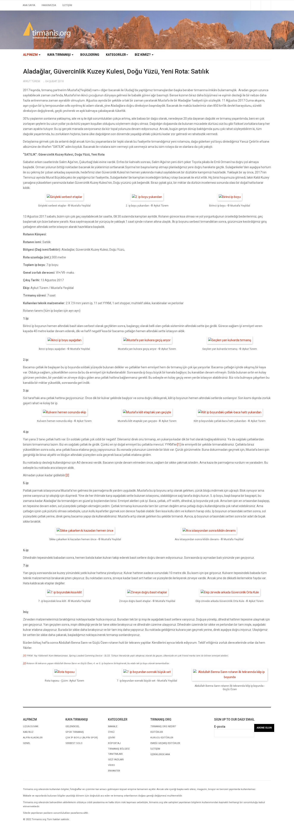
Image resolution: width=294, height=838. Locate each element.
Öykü (111, 732)
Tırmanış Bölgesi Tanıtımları (119, 751)
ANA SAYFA (29, 5)
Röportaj (114, 743)
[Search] (266, 5)
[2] (67, 475)
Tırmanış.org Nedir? (163, 726)
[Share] (256, 5)
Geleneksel (72, 726)
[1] (179, 444)
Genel (26, 743)
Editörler (156, 732)
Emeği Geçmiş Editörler (165, 743)
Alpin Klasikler (33, 737)
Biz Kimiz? (143, 54)
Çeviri (111, 737)
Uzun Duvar (30, 726)
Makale (112, 726)
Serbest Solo (73, 743)
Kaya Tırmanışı (59, 54)
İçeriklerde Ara (160, 754)
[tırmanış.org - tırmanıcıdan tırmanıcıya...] (46, 30)
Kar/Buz (28, 732)
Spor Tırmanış (74, 732)
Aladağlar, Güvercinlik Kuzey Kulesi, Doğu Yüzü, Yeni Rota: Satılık (116, 71)
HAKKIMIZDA (49, 5)
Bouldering (89, 54)
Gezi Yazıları (116, 759)
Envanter (114, 770)
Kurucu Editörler (161, 737)
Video (111, 765)
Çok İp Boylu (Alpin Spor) (81, 737)
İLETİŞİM (67, 5)
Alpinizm (30, 54)
